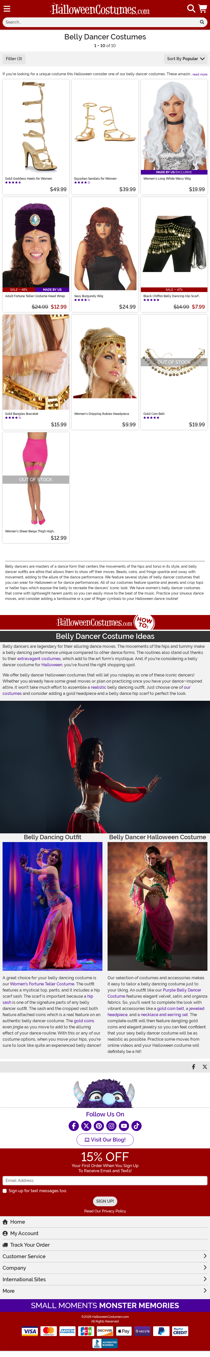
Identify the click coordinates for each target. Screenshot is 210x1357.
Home (17, 1222)
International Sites (24, 1279)
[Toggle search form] (191, 9)
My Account (24, 1233)
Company (14, 1268)
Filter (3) (14, 58)
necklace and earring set (164, 1014)
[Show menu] (7, 9)
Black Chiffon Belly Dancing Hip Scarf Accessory (170, 296)
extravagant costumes (39, 658)
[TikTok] (136, 1126)
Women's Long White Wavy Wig (167, 178)
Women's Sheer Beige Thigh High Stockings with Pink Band (29, 531)
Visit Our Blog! (108, 1140)
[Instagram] (111, 1126)
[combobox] (100, 22)
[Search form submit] (202, 22)
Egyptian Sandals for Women (95, 178)
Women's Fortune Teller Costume (42, 984)
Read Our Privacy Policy (105, 1211)
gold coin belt (170, 1008)
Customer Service (24, 1256)
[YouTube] (124, 1126)
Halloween (51, 664)
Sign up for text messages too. (38, 1190)
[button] (203, 9)
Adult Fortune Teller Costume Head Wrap (35, 296)
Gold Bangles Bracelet (21, 413)
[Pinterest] (99, 1126)
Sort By (182, 58)
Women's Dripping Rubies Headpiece (101, 413)
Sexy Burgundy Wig (88, 296)
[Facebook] (74, 1126)
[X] (86, 1126)
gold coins (84, 1020)
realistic (98, 687)
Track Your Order (30, 1245)
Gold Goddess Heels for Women (28, 178)
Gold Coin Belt (153, 413)
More (9, 1291)
